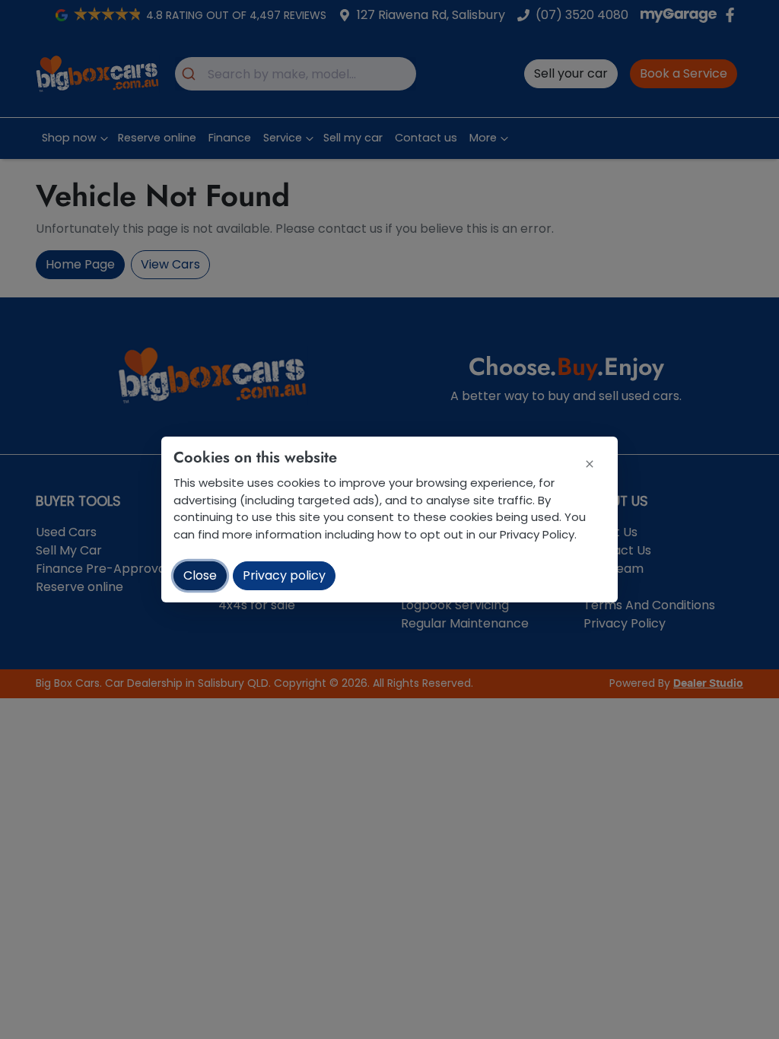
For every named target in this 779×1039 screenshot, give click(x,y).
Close (200, 575)
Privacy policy (284, 575)
